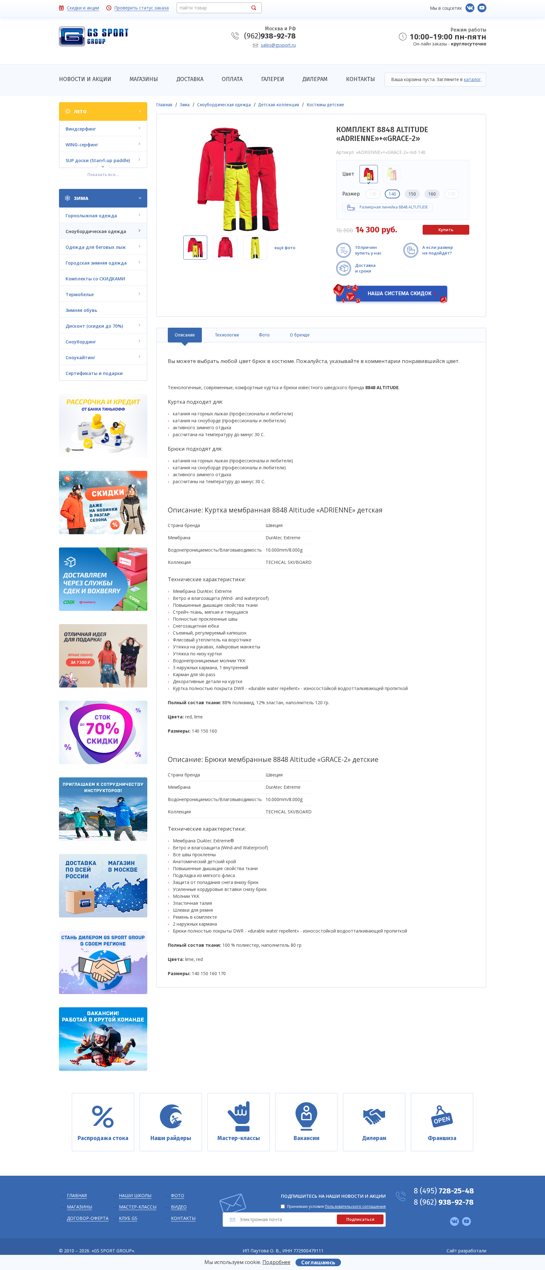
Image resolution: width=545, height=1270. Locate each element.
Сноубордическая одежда (224, 105)
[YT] (482, 7)
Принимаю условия (336, 1206)
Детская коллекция (278, 105)
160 (432, 194)
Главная (164, 105)
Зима (185, 105)
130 (373, 194)
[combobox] (219, 8)
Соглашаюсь (318, 1262)
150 (412, 194)
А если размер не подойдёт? (437, 250)
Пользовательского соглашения (355, 1206)
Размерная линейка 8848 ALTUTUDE (394, 207)
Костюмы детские (325, 105)
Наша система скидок (399, 293)
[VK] (470, 7)
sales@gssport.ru (278, 45)
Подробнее (276, 1262)
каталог (472, 79)
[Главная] (93, 37)
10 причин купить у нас (368, 250)
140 (392, 194)
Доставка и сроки (365, 268)
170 (451, 194)
